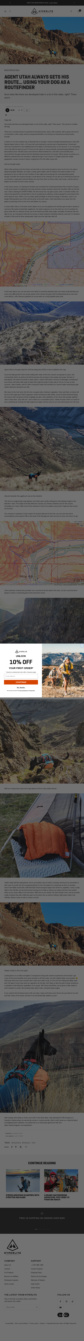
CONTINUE (21, 682)
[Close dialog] (81, 645)
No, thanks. (21, 687)
